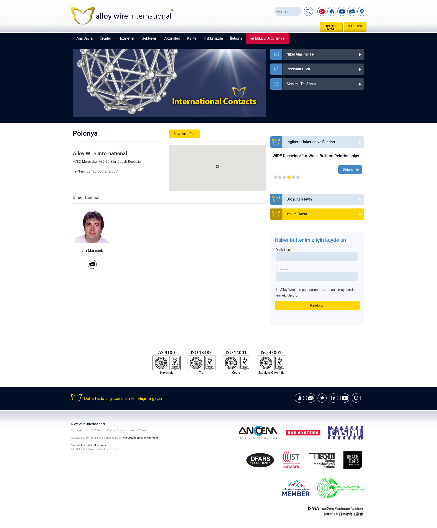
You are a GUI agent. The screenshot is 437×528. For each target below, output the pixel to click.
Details (348, 170)
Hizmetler (126, 38)
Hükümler (100, 445)
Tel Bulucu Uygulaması (267, 38)
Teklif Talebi (355, 26)
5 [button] (293, 177)
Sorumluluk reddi (82, 445)
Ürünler (105, 38)
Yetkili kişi (284, 250)
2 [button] (280, 177)
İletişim (236, 38)
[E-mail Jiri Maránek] (92, 268)
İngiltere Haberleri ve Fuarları (311, 142)
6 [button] (298, 177)
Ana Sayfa (84, 38)
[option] (317, 164)
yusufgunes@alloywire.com (140, 437)
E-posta (283, 270)
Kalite (191, 38)
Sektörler (149, 38)
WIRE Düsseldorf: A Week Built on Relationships (315, 155)
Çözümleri (172, 38)
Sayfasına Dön (185, 134)
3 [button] (284, 177)
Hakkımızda (213, 38)
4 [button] (289, 177)
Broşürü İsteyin (331, 27)
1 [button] (275, 177)
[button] (217, 166)
